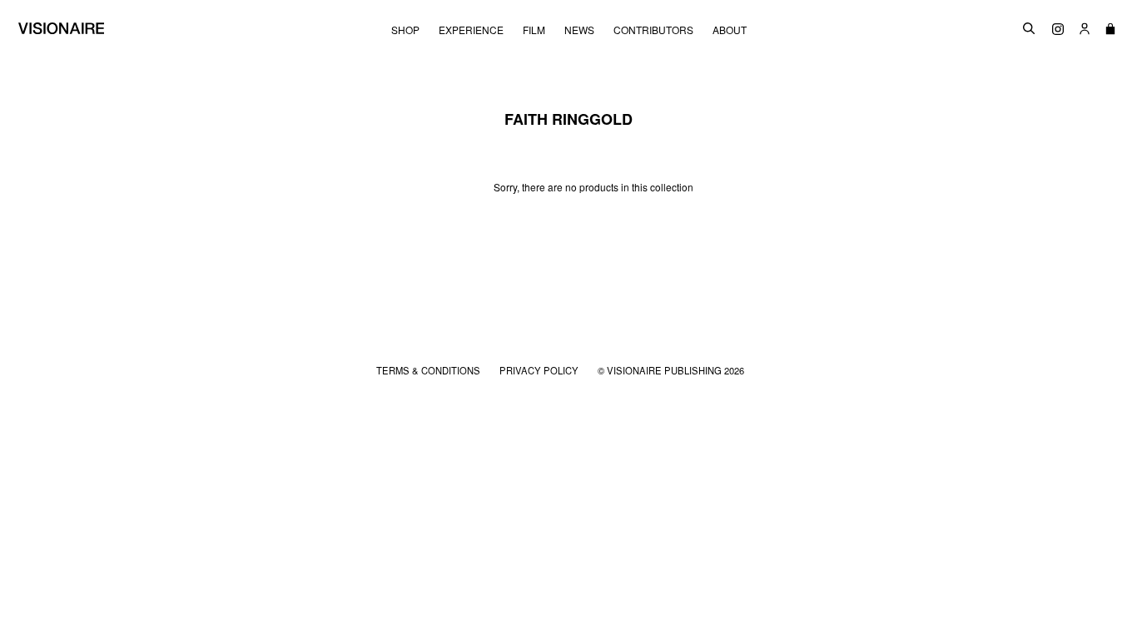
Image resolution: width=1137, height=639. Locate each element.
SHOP (405, 30)
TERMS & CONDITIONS (429, 370)
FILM (534, 30)
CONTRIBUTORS (653, 30)
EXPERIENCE (471, 30)
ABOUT (729, 30)
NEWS (579, 30)
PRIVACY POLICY (540, 370)
